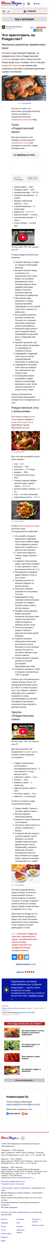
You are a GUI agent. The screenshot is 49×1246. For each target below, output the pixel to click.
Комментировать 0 (25, 964)
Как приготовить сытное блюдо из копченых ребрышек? (33, 1033)
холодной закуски (30, 752)
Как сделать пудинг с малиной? (31, 1070)
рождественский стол (22, 945)
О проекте (20, 1219)
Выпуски (4, 1219)
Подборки (4, 1223)
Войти (37, 4)
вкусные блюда (19, 942)
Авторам (20, 1226)
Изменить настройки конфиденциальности (17, 1212)
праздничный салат (28, 939)
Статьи (3, 1226)
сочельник (21, 934)
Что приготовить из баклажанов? (31, 1045)
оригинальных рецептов (21, 120)
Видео (3, 1241)
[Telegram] (41, 30)
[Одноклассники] (38, 30)
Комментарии (6, 1233)
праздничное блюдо (30, 526)
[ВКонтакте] (35, 30)
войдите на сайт (33, 1104)
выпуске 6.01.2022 (28, 1012)
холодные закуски (20, 950)
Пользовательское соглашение (12, 1184)
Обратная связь (38, 1225)
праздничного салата (20, 143)
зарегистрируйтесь (14, 1104)
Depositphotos (26, 103)
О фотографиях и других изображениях (16, 1188)
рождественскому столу (21, 422)
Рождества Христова (12, 65)
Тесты (3, 1230)
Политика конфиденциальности (13, 1181)
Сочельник (7, 59)
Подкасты (4, 1237)
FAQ (18, 1223)
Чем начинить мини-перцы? (31, 1057)
